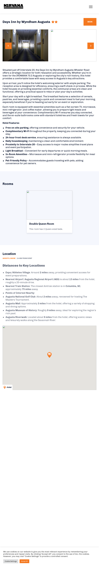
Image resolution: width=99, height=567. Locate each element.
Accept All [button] (24, 561)
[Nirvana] (13, 6)
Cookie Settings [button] (11, 561)
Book (90, 22)
